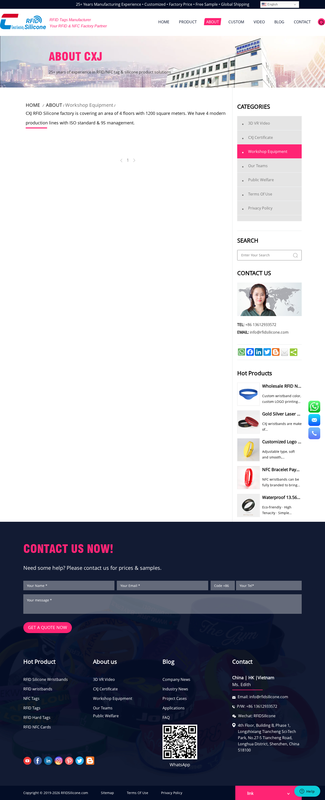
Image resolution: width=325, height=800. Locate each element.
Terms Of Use (137, 792)
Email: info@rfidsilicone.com (263, 696)
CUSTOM (236, 21)
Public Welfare (106, 715)
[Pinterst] (69, 760)
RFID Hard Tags (36, 717)
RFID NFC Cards (37, 727)
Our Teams (103, 708)
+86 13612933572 (260, 324)
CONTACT (302, 21)
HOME (163, 21)
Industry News (175, 689)
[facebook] (38, 760)
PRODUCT (188, 21)
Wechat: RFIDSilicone (257, 715)
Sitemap (107, 792)
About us (105, 661)
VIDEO (259, 21)
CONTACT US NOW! (68, 549)
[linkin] (49, 760)
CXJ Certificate (105, 689)
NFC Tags (31, 698)
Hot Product (39, 661)
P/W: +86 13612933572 (257, 706)
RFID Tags (31, 708)
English (272, 4)
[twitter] (80, 760)
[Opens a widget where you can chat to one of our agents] (307, 792)
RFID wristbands (37, 689)
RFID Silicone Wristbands (45, 679)
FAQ (166, 717)
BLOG (279, 21)
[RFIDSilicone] (23, 22)
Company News (176, 679)
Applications (173, 708)
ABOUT (212, 21)
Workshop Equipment (89, 105)
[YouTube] (28, 760)
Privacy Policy (171, 792)
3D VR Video (104, 679)
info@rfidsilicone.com (269, 332)
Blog (168, 661)
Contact (242, 661)
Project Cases (174, 698)
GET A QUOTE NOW (47, 627)
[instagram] (59, 760)
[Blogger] (90, 760)
